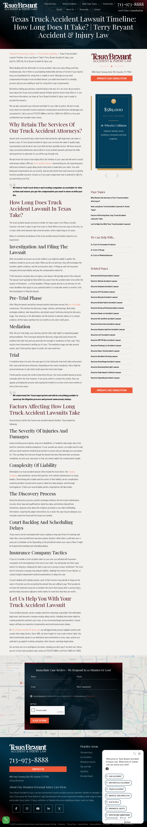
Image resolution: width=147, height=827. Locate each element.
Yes (78, 418)
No (69, 418)
